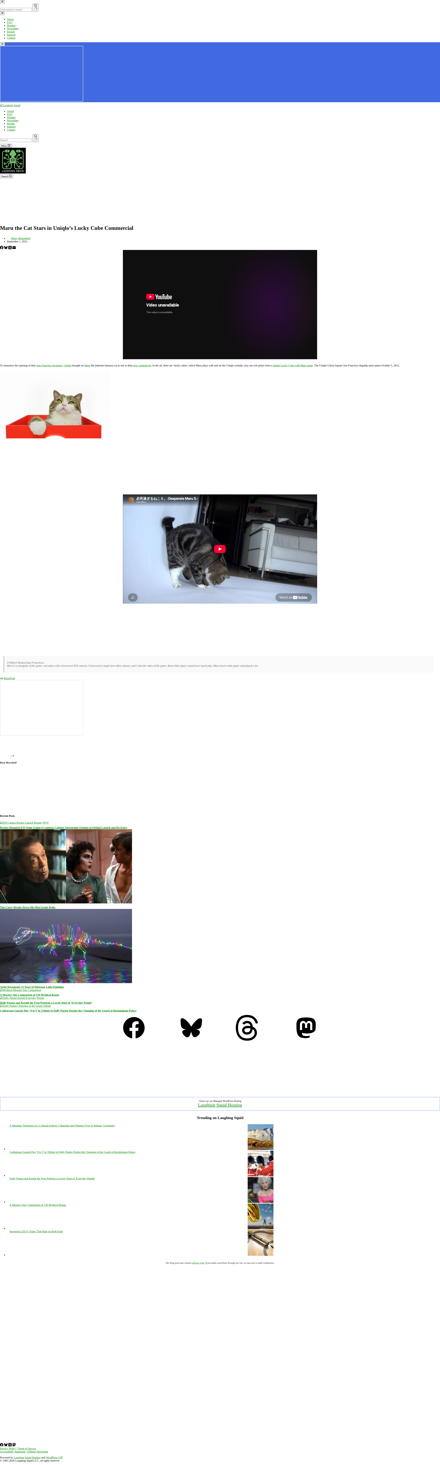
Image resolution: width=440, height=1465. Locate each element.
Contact (11, 129)
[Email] (14, 248)
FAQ (9, 114)
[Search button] (35, 138)
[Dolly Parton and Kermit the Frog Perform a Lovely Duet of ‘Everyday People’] (22, 998)
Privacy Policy (8, 1448)
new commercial (142, 365)
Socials (11, 123)
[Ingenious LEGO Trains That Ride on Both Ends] (260, 1254)
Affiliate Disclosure (37, 1451)
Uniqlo (67, 365)
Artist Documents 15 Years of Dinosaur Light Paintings (32, 987)
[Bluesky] (6, 248)
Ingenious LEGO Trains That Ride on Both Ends (36, 1231)
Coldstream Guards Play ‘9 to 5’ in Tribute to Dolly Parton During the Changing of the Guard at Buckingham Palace (68, 1010)
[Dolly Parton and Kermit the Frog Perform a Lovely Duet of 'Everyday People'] (260, 1201)
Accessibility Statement (12, 1451)
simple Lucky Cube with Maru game (293, 365)
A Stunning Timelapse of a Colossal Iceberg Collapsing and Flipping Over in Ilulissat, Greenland (61, 1125)
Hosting (11, 117)
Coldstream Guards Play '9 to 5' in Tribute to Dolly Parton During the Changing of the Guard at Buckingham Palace (72, 1152)
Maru (87, 365)
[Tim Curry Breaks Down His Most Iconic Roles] (66, 902)
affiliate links (198, 1263)
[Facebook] (2, 248)
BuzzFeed (9, 678)
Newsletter (13, 120)
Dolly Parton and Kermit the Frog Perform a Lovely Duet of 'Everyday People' (52, 1178)
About (10, 111)
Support (11, 126)
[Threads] (10, 248)
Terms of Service (27, 1448)
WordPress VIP (54, 1457)
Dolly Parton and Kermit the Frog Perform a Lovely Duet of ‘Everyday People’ (46, 1002)
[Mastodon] (306, 1039)
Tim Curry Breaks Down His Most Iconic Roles (27, 907)
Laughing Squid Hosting (220, 1105)
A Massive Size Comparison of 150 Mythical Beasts (29, 994)
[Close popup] (2, 44)
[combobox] (16, 140)
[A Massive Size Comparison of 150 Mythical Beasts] (20, 990)
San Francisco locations (49, 365)
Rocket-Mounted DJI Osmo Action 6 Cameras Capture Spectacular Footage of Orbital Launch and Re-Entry (63, 827)
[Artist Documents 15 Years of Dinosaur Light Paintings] (66, 982)
